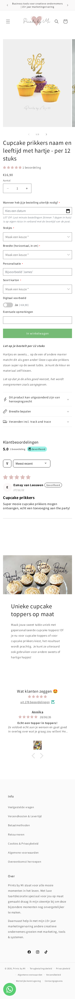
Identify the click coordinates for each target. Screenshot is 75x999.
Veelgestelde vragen (21, 807)
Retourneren (16, 834)
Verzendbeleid (53, 974)
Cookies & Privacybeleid (23, 843)
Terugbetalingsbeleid (41, 968)
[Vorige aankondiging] (7, 5)
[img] (37, 696)
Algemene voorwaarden (23, 852)
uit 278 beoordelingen (35, 702)
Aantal (6, 180)
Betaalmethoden (19, 825)
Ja (22, 305)
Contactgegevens (54, 981)
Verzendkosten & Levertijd (25, 816)
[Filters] (7, 463)
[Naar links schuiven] (28, 134)
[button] (8, 21)
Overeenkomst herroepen (24, 861)
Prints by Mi (19, 968)
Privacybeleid (63, 968)
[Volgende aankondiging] (67, 5)
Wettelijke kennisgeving (28, 981)
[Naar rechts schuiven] (46, 134)
